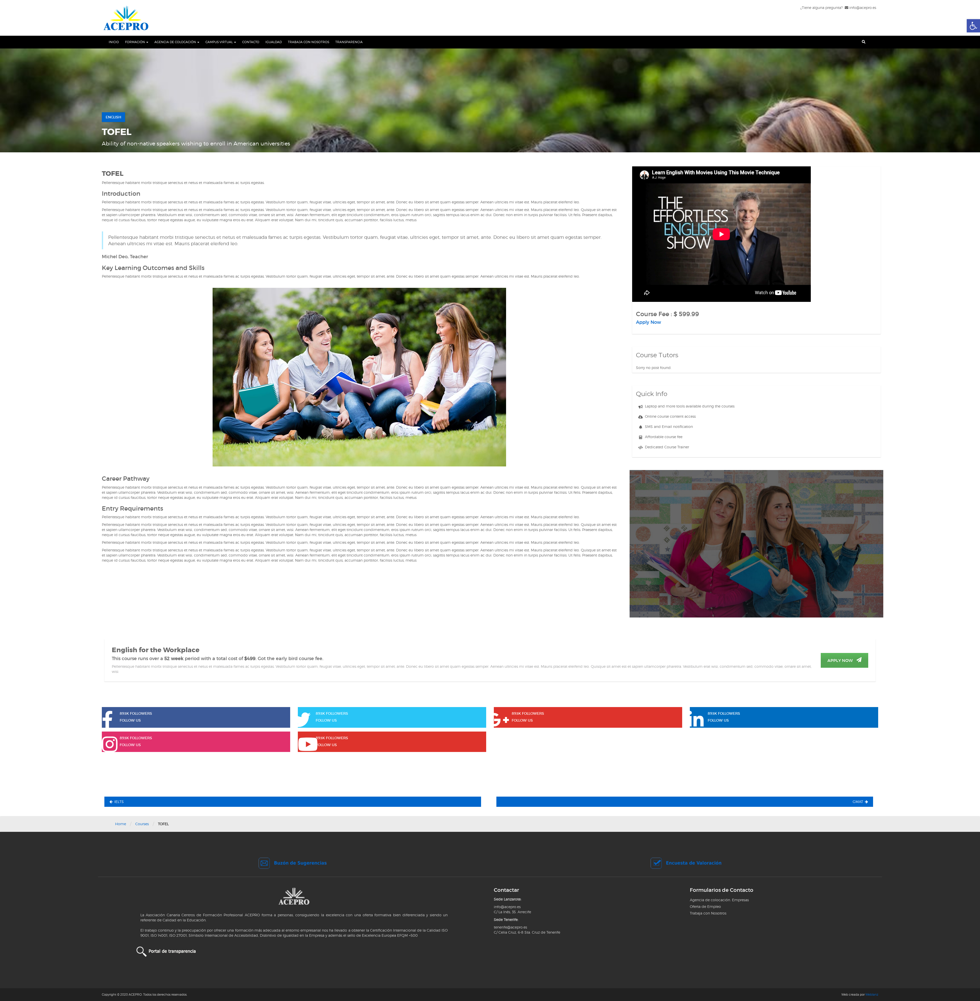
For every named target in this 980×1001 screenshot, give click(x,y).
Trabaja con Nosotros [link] (308, 42)
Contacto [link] (250, 42)
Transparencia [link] (349, 42)
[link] (973, 25)
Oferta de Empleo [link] (705, 906)
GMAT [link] (858, 801)
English (113, 117)
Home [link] (120, 824)
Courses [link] (142, 824)
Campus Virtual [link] (219, 42)
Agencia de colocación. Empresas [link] (719, 900)
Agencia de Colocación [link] (175, 42)
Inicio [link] (114, 42)
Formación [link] (135, 42)
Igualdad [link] (273, 42)
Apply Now (840, 660)
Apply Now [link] (648, 322)
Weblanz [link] (871, 994)
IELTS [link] (119, 801)
